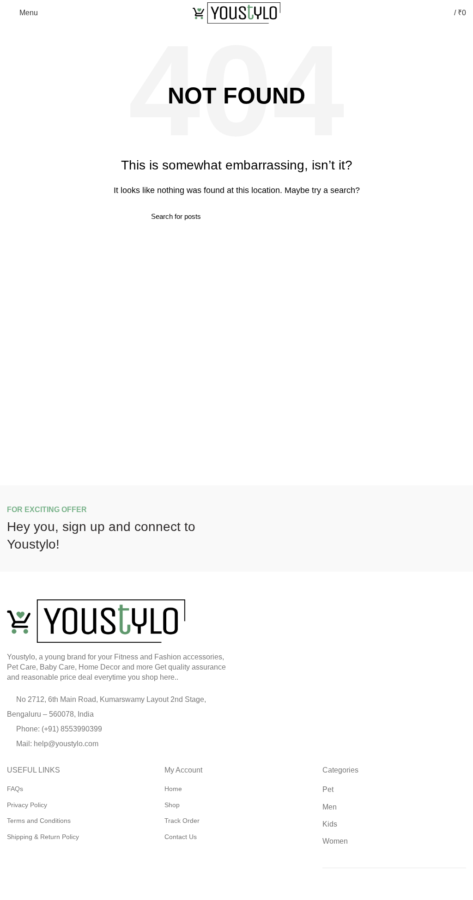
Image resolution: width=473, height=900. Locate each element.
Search (316, 216)
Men (329, 807)
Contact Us (180, 836)
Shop (172, 805)
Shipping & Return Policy (43, 836)
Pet (328, 789)
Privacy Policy (27, 805)
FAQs (15, 788)
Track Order (182, 820)
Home (173, 788)
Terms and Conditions (39, 820)
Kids (329, 824)
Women (335, 841)
